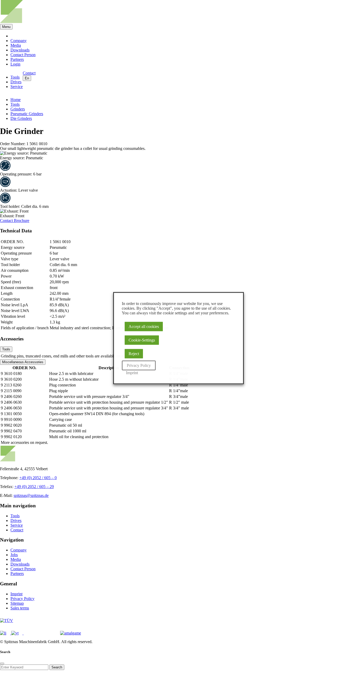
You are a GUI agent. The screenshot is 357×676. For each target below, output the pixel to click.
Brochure (21, 220)
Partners (17, 59)
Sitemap (17, 603)
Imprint (16, 594)
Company (18, 40)
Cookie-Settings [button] (142, 340)
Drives (15, 82)
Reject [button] (134, 353)
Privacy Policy (22, 598)
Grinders (17, 109)
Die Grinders (21, 118)
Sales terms (19, 608)
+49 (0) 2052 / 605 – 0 (38, 477)
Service (16, 86)
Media (15, 45)
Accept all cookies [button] (144, 326)
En (27, 78)
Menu (6, 27)
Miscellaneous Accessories (22, 362)
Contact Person (23, 54)
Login (15, 64)
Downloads (20, 50)
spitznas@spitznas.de (31, 495)
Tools (15, 77)
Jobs (14, 554)
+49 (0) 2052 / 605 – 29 (34, 486)
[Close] (2, 663)
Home (15, 99)
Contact (7, 220)
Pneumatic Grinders (26, 113)
